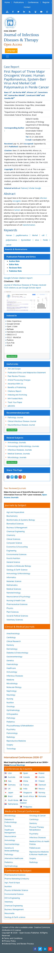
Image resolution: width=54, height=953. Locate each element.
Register (46, 2)
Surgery (10, 745)
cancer (8, 245)
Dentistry (10, 645)
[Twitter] (40, 949)
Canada (26, 777)
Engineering (11, 551)
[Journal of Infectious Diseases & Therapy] (10, 23)
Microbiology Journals (17, 457)
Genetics (10, 660)
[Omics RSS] (30, 11)
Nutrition (10, 702)
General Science (13, 562)
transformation (28, 225)
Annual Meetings (17, 765)
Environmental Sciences (16, 554)
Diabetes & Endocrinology (17, 653)
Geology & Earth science (15, 917)
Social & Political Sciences (17, 616)
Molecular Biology (14, 687)
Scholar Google (35, 188)
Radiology (11, 737)
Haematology (12, 664)
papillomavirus (22, 235)
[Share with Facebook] (8, 477)
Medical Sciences (14, 589)
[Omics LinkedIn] (24, 11)
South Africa (28, 796)
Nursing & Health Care (16, 600)
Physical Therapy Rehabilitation (36, 828)
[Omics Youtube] (41, 11)
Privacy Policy (10, 941)
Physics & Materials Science (16, 890)
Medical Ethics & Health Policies (39, 842)
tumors (17, 210)
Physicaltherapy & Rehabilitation (20, 726)
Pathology (11, 718)
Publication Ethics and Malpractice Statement (27, 372)
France (26, 785)
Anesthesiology (13, 633)
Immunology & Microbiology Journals (23, 446)
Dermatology (12, 649)
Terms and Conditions (13, 938)
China (25, 781)
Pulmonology (12, 733)
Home (7, 2)
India (25, 789)
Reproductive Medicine (16, 741)
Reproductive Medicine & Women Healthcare (39, 853)
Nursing (10, 699)
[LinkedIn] (45, 949)
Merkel (35, 235)
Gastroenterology (12, 844)
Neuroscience (10, 836)
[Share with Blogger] (24, 477)
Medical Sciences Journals (19, 454)
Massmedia (9, 913)
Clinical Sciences (13, 539)
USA (9, 773)
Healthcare (11, 668)
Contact (27, 7)
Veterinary (9, 902)
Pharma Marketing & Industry (17, 879)
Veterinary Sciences (15, 620)
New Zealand (23, 801)
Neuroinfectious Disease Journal (21, 425)
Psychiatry (11, 729)
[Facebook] (35, 949)
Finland (41, 781)
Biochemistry (12, 516)
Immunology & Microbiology (18, 573)
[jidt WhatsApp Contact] (47, 11)
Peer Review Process (16, 376)
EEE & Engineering (12, 898)
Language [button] (11, 51)
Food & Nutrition (13, 558)
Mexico (41, 789)
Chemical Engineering (16, 531)
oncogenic (17, 201)
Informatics (11, 577)
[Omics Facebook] (12, 11)
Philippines (27, 807)
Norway (41, 792)
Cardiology (11, 637)
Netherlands (12, 804)
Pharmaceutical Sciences (17, 604)
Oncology (11, 706)
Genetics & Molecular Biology (19, 566)
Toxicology (11, 749)
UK (8, 789)
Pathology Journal (15, 417)
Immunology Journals (17, 442)
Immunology (12, 672)
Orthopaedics (12, 714)
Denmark (42, 785)
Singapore (27, 792)
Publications (19, 2)
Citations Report (14, 391)
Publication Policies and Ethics (21, 256)
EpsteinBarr (26, 240)
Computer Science (14, 543)
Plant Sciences (13, 612)
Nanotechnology (14, 593)
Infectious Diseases (15, 676)
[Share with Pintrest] (20, 477)
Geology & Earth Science (17, 570)
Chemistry (11, 535)
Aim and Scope (14, 369)
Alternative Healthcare (14, 858)
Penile (45, 240)
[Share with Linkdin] (16, 477)
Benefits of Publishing (17, 387)
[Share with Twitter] (12, 477)
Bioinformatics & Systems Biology (21, 520)
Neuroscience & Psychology (18, 596)
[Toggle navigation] (7, 56)
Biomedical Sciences (15, 524)
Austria (41, 777)
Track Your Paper (15, 402)
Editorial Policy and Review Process (19, 944)
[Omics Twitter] (18, 11)
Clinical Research (14, 641)
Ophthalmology (13, 710)
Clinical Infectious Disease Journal (22, 421)
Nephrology (12, 691)
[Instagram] (50, 949)
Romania (42, 796)
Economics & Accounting (17, 547)
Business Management (14, 909)
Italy (9, 781)
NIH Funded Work (15, 398)
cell (43, 235)
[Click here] (7, 11)
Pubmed (24, 188)
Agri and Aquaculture (15, 512)
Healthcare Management (10, 831)
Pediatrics (11, 722)
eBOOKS (11, 406)
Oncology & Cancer (37, 816)
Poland (41, 773)
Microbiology (12, 683)
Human (9, 235)
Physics (10, 608)
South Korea (12, 800)
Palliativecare (34, 848)
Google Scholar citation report (18, 278)
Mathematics (12, 585)
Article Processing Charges (19, 380)
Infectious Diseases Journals (20, 450)
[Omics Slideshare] (35, 11)
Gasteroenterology (14, 657)
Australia (11, 777)
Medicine (10, 680)
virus (37, 240)
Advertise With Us (15, 384)
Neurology (11, 695)
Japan (10, 792)
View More (11, 356)
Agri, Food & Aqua (12, 882)
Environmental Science (14, 894)
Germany (11, 785)
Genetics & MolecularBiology (12, 849)
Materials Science (14, 581)
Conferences (33, 2)
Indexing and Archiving (17, 395)
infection (43, 198)
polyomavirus (11, 240)
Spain (25, 773)
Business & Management (17, 527)
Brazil (9, 796)
